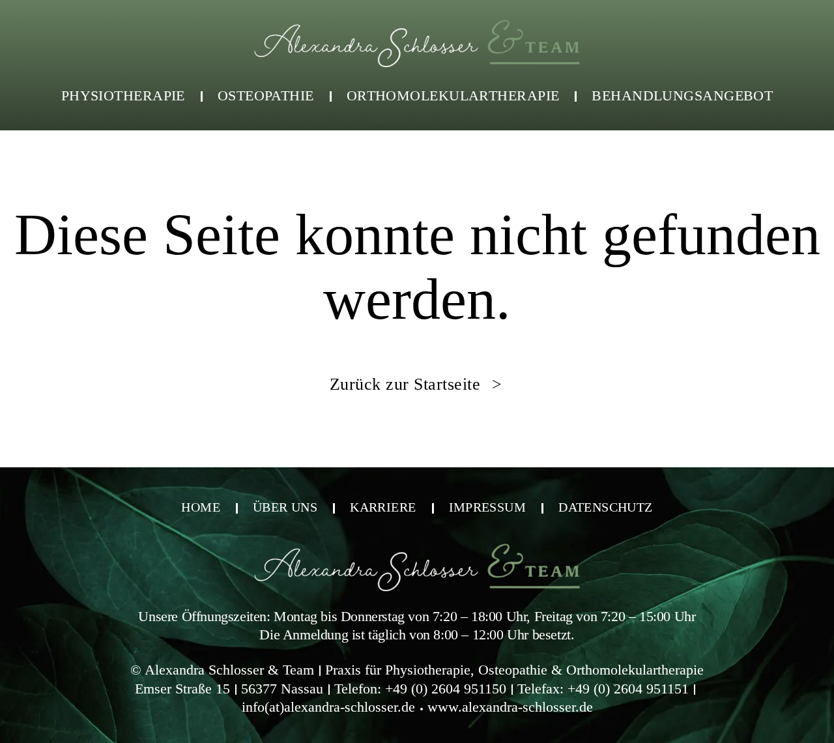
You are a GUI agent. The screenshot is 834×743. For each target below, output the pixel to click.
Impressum (487, 507)
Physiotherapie (123, 95)
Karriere (383, 507)
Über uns (285, 507)
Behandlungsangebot (682, 95)
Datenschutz (605, 507)
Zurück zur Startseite (407, 384)
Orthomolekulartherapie (453, 95)
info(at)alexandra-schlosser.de (328, 707)
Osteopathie (266, 95)
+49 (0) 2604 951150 (445, 688)
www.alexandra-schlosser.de (510, 707)
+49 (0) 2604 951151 (628, 688)
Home (200, 507)
